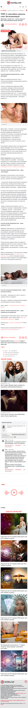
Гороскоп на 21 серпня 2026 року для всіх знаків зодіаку (14, 619)
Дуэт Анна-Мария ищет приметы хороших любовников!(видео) (13, 386)
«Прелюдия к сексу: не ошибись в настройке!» (13, 166)
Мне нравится (18, 445)
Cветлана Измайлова (11, 24)
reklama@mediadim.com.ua (21, 693)
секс (6, 350)
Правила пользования (5, 700)
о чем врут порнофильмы (15, 322)
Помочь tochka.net (13, 10)
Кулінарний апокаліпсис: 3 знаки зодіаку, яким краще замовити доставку (13, 646)
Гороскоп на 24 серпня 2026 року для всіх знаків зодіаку (14, 537)
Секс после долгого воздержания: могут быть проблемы (13, 415)
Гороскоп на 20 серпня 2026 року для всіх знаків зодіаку (14, 674)
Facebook (16, 341)
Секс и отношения (5, 31)
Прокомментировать (9, 445)
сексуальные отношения (12, 352)
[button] (23, 7)
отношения (14, 350)
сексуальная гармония (11, 354)
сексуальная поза (10, 356)
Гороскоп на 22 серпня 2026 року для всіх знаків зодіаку (14, 591)
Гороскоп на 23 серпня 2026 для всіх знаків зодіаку (13, 564)
